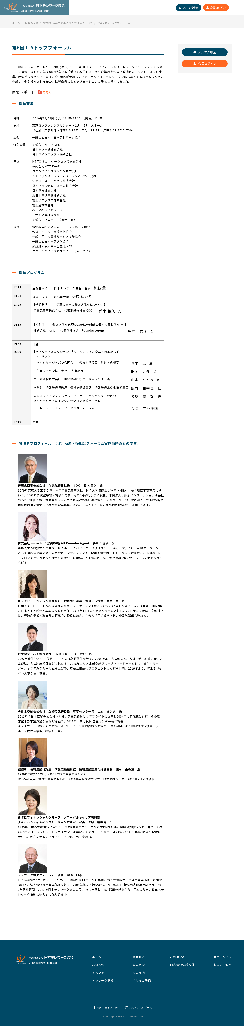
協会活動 (138, 965)
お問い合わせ (223, 965)
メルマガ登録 (141, 980)
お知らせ (98, 965)
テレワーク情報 (102, 980)
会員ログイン (223, 957)
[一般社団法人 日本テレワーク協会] (34, 7)
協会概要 (138, 957)
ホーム (96, 957)
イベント (98, 973)
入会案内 (138, 973)
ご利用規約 (177, 957)
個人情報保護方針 (182, 965)
